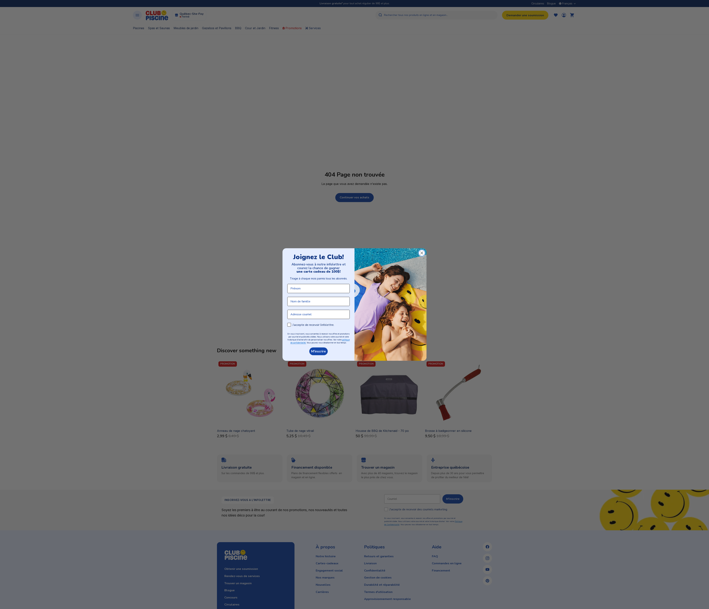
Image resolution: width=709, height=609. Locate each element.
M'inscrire (318, 351)
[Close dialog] (422, 253)
